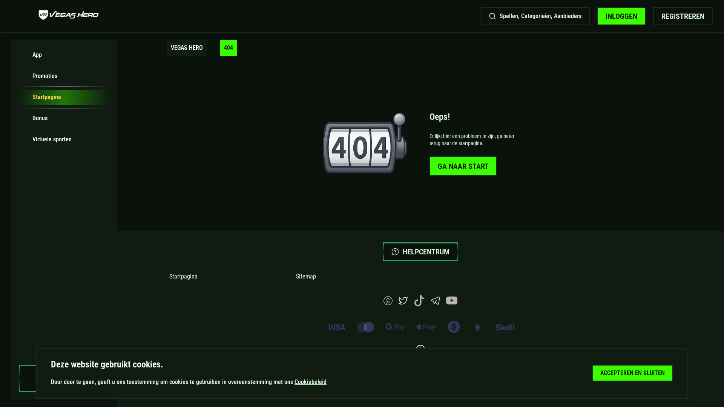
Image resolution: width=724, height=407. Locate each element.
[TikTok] (419, 304)
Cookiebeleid (311, 382)
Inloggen (621, 16)
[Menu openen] (21, 16)
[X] (403, 303)
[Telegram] (435, 303)
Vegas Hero (187, 47)
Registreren (682, 16)
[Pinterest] (388, 303)
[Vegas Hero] (68, 16)
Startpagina (183, 276)
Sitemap (306, 276)
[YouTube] (451, 304)
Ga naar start (463, 166)
